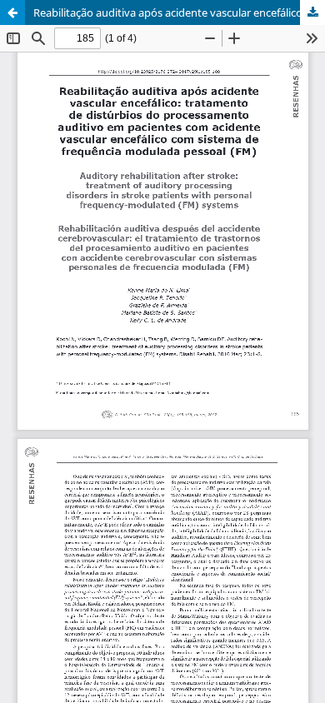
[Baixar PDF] (312, 12)
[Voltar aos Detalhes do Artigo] (12, 12)
